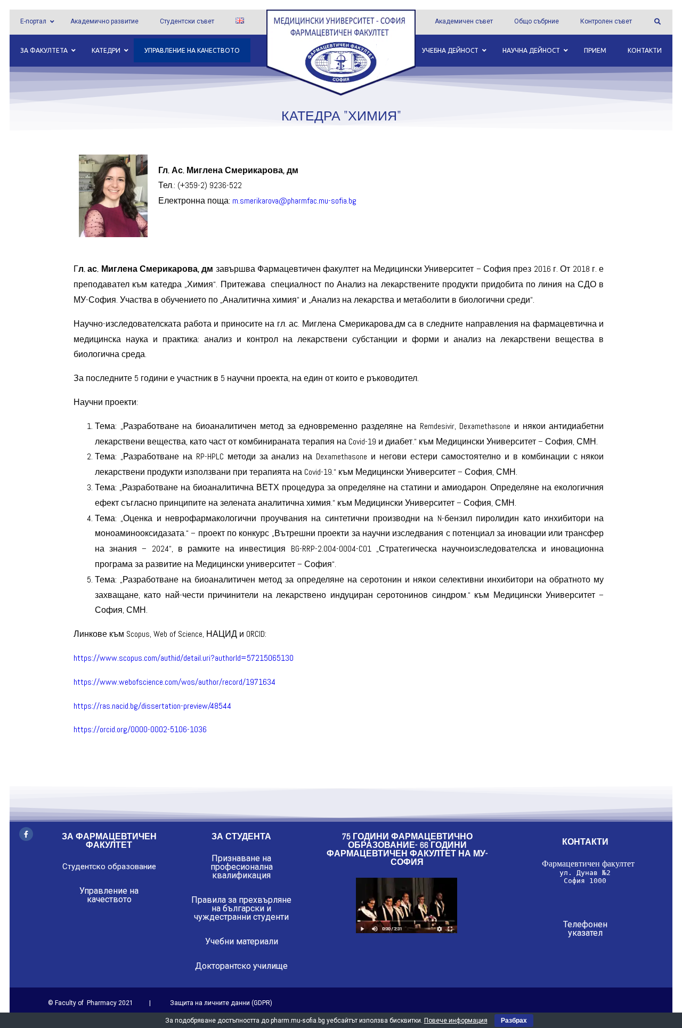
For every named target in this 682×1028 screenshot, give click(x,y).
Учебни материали (241, 941)
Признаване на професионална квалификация (241, 866)
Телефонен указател (585, 928)
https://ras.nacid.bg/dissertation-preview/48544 (152, 705)
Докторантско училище (241, 966)
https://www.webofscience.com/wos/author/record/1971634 (174, 681)
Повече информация (456, 1020)
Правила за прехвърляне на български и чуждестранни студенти (241, 908)
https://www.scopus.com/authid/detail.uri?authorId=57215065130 (184, 657)
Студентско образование (109, 866)
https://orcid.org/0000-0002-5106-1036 (140, 729)
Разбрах (514, 1020)
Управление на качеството (109, 895)
